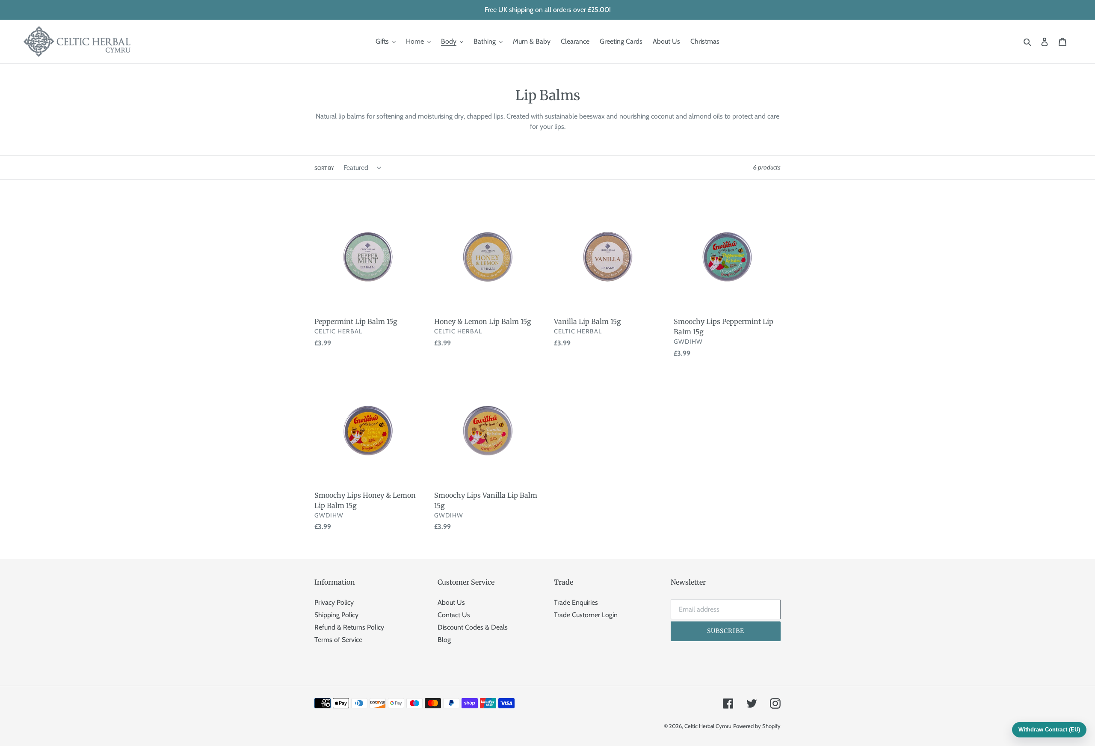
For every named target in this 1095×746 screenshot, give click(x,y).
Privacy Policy (334, 602)
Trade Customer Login (586, 615)
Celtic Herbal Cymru (707, 725)
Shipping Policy (336, 615)
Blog (444, 640)
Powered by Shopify (757, 725)
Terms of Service (338, 640)
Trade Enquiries (576, 602)
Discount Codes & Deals (473, 627)
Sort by (324, 168)
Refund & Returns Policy (349, 627)
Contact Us (454, 615)
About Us (451, 602)
